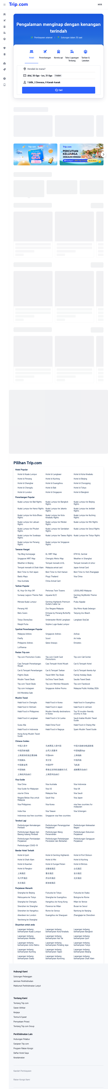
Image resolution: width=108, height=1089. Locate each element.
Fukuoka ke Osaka (81, 856)
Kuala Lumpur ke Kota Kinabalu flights (55, 480)
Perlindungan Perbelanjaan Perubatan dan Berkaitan (57, 803)
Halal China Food (53, 688)
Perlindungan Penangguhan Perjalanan (58, 790)
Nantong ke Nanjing (82, 874)
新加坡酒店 (50, 846)
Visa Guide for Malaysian (28, 752)
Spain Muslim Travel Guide (85, 693)
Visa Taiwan (51, 775)
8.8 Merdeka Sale (25, 656)
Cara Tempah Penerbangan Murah (29, 628)
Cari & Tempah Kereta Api (85, 634)
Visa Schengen (80, 775)
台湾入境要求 (51, 714)
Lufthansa (22, 611)
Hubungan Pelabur (22, 1003)
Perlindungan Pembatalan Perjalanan (29, 803)
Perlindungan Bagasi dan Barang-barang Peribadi (28, 797)
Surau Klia (22, 688)
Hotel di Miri (51, 823)
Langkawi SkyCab (81, 583)
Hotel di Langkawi (53, 438)
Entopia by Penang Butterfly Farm (58, 578)
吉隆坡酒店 (50, 832)
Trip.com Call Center (82, 620)
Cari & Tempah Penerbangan (30, 634)
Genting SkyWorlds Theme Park (85, 560)
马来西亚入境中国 (53, 709)
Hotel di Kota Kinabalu (83, 438)
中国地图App (79, 714)
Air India (77, 602)
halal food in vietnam (83, 670)
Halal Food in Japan (54, 670)
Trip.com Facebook (82, 647)
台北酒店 (78, 832)
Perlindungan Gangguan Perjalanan (84, 803)
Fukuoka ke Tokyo (53, 856)
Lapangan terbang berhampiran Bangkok (83, 894)
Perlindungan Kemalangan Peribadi (29, 790)
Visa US (49, 752)
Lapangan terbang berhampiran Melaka (26, 901)
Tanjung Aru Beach (82, 577)
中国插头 (21, 724)
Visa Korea (50, 768)
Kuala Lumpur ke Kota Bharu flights (30, 480)
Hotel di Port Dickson (83, 819)
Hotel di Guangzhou (54, 447)
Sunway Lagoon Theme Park (30, 559)
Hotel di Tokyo (80, 451)
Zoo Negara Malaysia (55, 572)
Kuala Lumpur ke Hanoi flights (31, 472)
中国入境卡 (22, 709)
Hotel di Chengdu (25, 451)
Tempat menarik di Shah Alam (31, 531)
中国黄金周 (22, 728)
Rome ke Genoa (53, 874)
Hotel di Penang (25, 442)
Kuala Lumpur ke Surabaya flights (29, 500)
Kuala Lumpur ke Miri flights (86, 485)
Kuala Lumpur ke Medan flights (56, 486)
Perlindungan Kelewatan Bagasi (84, 790)
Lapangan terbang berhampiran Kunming (55, 921)
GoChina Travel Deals (55, 643)
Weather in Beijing (25, 527)
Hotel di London (25, 456)
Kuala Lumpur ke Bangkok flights (57, 466)
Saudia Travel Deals (82, 643)
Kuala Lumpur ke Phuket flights (28, 493)
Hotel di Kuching (53, 442)
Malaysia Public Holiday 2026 (86, 652)
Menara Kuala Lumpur (27, 565)
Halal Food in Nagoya (55, 693)
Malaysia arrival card (54, 531)
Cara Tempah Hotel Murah (57, 627)
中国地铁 (21, 733)
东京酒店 (21, 846)
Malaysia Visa (51, 757)
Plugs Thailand (52, 540)
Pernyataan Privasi (21, 985)
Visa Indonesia (80, 748)
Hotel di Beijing (80, 442)
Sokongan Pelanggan (23, 940)
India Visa (22, 775)
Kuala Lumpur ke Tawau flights (59, 499)
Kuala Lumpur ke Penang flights (28, 507)
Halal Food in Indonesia (28, 693)
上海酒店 (21, 837)
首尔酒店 (78, 837)
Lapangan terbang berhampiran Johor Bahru (28, 907)
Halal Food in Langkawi (28, 682)
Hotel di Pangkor (25, 832)
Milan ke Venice (80, 865)
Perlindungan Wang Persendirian (54, 797)
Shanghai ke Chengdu (27, 865)
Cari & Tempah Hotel (83, 627)
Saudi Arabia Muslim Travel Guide (85, 683)
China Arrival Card (53, 544)
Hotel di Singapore (54, 456)
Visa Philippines (24, 768)
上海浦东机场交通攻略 (27, 719)
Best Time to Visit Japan (28, 535)
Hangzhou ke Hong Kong (57, 865)
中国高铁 (78, 724)
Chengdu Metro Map (55, 522)
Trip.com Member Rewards (57, 647)
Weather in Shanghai (83, 522)
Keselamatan (19, 1021)
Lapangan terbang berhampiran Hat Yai (54, 901)
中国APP (49, 728)
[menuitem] (4, 14)
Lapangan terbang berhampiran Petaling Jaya (57, 907)
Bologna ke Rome (81, 861)
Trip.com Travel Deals (27, 647)
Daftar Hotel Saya (21, 1016)
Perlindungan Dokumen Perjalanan (84, 797)
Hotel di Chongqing (82, 447)
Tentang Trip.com (21, 967)
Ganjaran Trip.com (21, 1007)
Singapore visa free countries (58, 779)
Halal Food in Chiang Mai (84, 688)
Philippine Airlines (25, 606)
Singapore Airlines (53, 597)
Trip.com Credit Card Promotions (54, 621)
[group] (41, 37)
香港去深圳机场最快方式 (56, 733)
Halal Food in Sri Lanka (55, 682)
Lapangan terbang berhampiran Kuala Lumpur (29, 894)
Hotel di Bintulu (80, 828)
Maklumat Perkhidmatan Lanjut (27, 949)
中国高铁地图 (23, 714)
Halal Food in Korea (54, 666)
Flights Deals (23, 638)
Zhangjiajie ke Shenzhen (84, 879)
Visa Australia (23, 544)
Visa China (78, 540)
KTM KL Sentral (80, 518)
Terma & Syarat (20, 980)
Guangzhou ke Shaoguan (56, 879)
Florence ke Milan (53, 870)
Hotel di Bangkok (81, 456)
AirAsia (76, 597)
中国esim (50, 719)
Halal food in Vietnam (27, 670)
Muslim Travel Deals (26, 643)
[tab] (31, 55)
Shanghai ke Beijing (26, 856)
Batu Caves (22, 577)
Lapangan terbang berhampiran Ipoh (82, 901)
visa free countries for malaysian (83, 769)
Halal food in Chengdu (27, 666)
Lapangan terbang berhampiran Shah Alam (84, 921)
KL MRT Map (51, 518)
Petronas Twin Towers (55, 554)
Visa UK (77, 752)
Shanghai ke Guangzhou (56, 861)
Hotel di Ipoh (23, 819)
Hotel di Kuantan (25, 828)
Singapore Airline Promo (56, 652)
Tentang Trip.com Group (24, 990)
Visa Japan (78, 761)
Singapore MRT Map (26, 522)
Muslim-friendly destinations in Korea (58, 676)
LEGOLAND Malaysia (82, 554)
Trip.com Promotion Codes (29, 620)
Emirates (77, 606)
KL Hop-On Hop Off (26, 554)
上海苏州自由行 (52, 738)
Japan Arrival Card (81, 531)
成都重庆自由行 (80, 733)
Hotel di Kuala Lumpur (27, 438)
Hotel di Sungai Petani (55, 828)
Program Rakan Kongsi (23, 1012)
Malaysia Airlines (25, 597)
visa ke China (23, 757)
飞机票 (77, 728)
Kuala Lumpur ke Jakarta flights (56, 473)
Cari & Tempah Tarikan (55, 634)
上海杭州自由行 (24, 738)
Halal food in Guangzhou (84, 666)
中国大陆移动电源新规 (83, 709)
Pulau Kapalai (79, 565)
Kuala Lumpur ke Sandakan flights (57, 493)
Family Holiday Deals (83, 638)
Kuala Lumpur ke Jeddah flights (84, 473)
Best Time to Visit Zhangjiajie (86, 535)
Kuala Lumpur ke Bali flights (30, 465)
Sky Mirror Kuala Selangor (84, 572)
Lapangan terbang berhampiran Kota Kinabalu (57, 894)
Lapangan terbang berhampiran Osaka (26, 921)
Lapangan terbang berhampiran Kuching (27, 914)
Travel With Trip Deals (55, 638)
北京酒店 (78, 842)
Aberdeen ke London (27, 879)
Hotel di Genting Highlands (57, 819)
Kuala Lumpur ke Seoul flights (87, 492)
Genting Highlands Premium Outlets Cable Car (58, 566)
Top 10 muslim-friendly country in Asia (84, 676)
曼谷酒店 (49, 837)
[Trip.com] (18, 4)
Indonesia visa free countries (30, 779)
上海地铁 (78, 719)
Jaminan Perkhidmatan (23, 945)
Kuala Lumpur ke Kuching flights (84, 480)
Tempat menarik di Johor (84, 527)
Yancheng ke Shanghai (27, 883)
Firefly (20, 602)
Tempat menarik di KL (55, 527)
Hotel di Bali (51, 451)
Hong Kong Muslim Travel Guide (29, 698)
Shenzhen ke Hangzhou (28, 874)
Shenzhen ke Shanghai (28, 870)
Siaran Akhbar (19, 971)
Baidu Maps (23, 540)
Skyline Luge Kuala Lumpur (57, 588)
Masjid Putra (23, 588)
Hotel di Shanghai (25, 447)
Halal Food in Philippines (28, 675)
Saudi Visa (50, 761)
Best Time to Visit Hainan (57, 535)
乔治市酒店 (50, 842)
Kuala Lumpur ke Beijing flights (84, 466)
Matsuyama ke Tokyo (27, 861)
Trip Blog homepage (26, 518)
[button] (4, 4)
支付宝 (48, 724)
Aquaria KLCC (51, 559)
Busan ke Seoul (80, 870)
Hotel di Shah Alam (26, 823)
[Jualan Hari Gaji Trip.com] (35, 118)
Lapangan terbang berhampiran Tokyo (82, 907)
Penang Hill (23, 572)
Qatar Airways (51, 606)
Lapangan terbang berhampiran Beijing (82, 914)
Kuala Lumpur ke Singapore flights (57, 507)
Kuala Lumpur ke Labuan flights (28, 486)
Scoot (48, 602)
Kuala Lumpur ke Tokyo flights (87, 499)
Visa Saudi (78, 757)
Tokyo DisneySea (25, 583)
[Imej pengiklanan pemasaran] (82, 118)
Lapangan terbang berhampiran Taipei (54, 914)
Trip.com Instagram (26, 652)
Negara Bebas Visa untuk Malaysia (28, 762)
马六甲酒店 (22, 842)
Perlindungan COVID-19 (28, 809)
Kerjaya (17, 976)
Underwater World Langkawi (58, 583)
